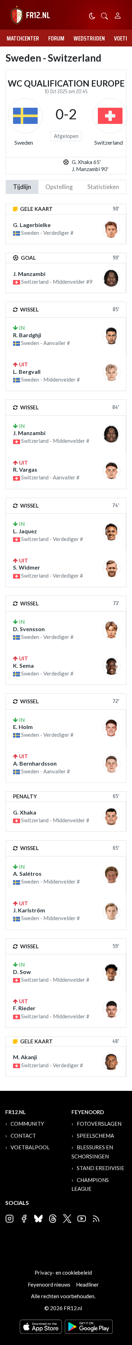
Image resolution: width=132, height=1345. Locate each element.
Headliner (87, 1284)
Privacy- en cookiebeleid (63, 1272)
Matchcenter (23, 38)
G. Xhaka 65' (86, 162)
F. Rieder (24, 1008)
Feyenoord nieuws (49, 1284)
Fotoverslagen (99, 1123)
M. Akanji (25, 1057)
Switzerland (108, 142)
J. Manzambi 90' (90, 169)
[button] (104, 15)
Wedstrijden (89, 38)
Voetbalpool (30, 1147)
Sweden (23, 142)
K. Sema (23, 665)
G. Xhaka (24, 812)
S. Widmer (26, 567)
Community (27, 1123)
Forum (56, 38)
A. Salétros (27, 873)
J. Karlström (29, 910)
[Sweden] (25, 115)
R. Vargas (25, 469)
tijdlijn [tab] (22, 186)
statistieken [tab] (103, 186)
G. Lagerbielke (32, 224)
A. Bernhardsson (35, 763)
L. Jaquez (25, 531)
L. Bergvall (26, 371)
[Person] (118, 15)
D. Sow (22, 971)
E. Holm (23, 726)
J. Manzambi (29, 273)
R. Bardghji (27, 335)
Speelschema (95, 1135)
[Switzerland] (110, 115)
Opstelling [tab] (59, 186)
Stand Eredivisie (100, 1168)
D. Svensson (29, 629)
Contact (23, 1135)
